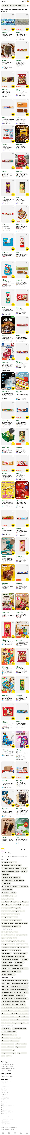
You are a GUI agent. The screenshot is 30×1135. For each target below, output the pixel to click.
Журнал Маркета (5, 1125)
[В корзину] (13, 29)
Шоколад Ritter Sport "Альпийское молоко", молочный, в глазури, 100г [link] (7, 255)
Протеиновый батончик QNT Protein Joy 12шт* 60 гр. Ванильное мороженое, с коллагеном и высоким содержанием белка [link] (8, 394)
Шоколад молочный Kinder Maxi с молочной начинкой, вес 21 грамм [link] (21, 531)
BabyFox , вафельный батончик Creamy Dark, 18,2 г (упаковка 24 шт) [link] (7, 812)
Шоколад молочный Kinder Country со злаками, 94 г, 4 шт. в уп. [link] (21, 476)
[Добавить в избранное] (13, 15)
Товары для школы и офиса (7, 1105)
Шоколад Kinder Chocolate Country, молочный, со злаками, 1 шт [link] (22, 255)
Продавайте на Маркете (7, 1066)
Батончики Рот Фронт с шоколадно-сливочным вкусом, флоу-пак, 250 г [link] (21, 92)
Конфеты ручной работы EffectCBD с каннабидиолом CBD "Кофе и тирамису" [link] (7, 63)
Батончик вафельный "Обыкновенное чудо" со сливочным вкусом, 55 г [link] (21, 423)
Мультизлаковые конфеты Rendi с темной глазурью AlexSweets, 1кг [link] (22, 811)
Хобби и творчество (6, 1100)
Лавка (9, 1133)
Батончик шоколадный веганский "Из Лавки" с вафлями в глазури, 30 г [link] (21, 283)
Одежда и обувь (5, 1092)
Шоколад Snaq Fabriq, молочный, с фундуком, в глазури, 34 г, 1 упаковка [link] (7, 423)
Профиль (27, 1133)
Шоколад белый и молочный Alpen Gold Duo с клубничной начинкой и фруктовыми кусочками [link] (22, 558)
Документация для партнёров (8, 1068)
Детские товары (5, 1113)
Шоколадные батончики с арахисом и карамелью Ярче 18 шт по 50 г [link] (8, 503)
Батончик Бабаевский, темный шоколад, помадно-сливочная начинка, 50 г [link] (7, 531)
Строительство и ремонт (7, 1111)
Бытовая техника (5, 1086)
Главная (3, 1133)
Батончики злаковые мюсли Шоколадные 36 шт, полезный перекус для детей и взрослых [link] (8, 338)
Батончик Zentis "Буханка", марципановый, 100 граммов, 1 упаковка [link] (6, 227)
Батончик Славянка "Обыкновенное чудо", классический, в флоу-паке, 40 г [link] (7, 476)
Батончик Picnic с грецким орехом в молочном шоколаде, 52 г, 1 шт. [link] (22, 364)
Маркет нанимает (5, 1123)
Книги (2, 1103)
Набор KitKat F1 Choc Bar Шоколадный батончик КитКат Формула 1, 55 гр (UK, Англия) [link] (21, 174)
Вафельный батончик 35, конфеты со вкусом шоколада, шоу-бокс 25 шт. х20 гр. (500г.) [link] (7, 365)
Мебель (3, 1084)
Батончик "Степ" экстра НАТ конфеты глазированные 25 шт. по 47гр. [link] (7, 587)
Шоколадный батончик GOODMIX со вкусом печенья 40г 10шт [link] (7, 784)
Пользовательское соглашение (8, 1119)
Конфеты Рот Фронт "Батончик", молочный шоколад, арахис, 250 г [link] (21, 669)
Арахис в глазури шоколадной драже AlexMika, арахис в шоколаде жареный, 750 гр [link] (7, 698)
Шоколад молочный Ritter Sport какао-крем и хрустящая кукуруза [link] (8, 724)
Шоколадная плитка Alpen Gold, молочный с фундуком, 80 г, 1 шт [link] (22, 698)
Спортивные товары (6, 1107)
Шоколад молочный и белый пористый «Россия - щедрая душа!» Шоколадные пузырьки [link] (8, 310)
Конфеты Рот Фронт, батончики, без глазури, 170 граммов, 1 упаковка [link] (7, 282)
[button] (28, 6)
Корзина (21, 1133)
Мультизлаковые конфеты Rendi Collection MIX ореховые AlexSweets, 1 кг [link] (22, 643)
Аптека (3, 1096)
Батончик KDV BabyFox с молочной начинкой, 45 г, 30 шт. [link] (8, 752)
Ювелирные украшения (6, 1115)
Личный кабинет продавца (7, 1064)
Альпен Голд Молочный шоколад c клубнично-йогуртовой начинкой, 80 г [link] (8, 642)
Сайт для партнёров (6, 1070)
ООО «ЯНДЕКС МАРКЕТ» (11, 1127)
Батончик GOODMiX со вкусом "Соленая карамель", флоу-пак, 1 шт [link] (8, 174)
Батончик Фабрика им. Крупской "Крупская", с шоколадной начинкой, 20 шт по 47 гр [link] (8, 840)
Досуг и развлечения (6, 1082)
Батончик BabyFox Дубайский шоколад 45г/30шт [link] (7, 449)
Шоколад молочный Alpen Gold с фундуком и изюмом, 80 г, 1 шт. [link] (8, 200)
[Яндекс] (12, 1129)
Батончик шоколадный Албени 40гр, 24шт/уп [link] (21, 615)
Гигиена (3, 1088)
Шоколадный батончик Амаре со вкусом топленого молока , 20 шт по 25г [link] (22, 227)
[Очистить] (24, 5)
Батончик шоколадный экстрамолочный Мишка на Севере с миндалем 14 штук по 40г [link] (8, 559)
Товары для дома (5, 1094)
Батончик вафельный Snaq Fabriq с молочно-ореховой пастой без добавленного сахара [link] (21, 724)
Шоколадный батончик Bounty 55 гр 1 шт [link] (7, 35)
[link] (9, 862)
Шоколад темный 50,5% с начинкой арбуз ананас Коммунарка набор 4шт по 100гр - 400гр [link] (22, 395)
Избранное (15, 1133)
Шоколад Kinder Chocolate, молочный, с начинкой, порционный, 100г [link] (21, 783)
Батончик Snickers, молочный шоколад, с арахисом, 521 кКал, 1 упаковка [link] (21, 585)
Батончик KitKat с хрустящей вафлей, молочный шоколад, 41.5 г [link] (22, 310)
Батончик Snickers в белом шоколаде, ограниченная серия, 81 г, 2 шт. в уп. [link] (8, 120)
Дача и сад (3, 1102)
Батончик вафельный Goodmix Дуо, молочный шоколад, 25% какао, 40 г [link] (22, 338)
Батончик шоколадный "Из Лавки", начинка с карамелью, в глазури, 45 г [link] (22, 120)
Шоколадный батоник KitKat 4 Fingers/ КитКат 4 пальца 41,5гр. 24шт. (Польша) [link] (22, 503)
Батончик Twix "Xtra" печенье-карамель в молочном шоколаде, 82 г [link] (22, 63)
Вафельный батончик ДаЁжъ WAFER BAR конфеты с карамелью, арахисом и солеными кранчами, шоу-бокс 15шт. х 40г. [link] (8, 669)
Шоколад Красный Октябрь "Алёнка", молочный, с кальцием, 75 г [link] (22, 449)
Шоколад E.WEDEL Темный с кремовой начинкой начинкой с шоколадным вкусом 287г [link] (8, 92)
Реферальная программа (7, 1076)
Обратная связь (5, 1121)
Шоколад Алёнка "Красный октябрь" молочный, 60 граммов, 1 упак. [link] (22, 200)
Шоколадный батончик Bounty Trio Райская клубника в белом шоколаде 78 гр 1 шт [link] (21, 35)
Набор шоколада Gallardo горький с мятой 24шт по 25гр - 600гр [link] (22, 840)
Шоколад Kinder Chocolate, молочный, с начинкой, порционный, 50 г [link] (7, 147)
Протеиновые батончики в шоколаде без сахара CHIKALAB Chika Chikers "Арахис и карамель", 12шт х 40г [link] (21, 753)
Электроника (4, 1090)
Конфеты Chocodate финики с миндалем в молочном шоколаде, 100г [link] (22, 147)
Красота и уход (4, 1098)
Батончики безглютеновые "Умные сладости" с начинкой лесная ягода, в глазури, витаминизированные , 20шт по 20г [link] (7, 615)
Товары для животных (6, 1109)
